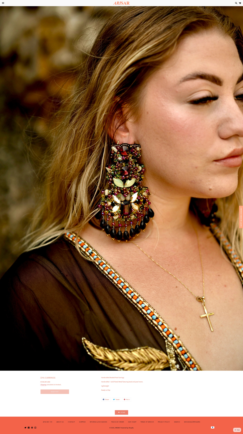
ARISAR (117, 428)
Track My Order (117, 422)
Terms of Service (147, 422)
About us (60, 422)
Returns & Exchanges (98, 422)
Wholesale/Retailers (192, 422)
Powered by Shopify (127, 428)
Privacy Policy (164, 422)
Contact (71, 422)
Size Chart (132, 422)
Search (177, 422)
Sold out (55, 392)
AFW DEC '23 (47, 422)
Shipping (43, 384)
